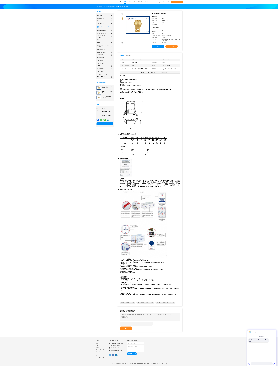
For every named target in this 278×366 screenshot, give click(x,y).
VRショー (98, 347)
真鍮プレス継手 (105, 57)
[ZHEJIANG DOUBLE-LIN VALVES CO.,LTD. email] (98, 120)
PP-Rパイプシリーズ (105, 74)
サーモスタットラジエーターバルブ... (105, 46)
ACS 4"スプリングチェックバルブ (127, 302)
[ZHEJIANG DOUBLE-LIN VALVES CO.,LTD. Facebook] (113, 355)
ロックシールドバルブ (105, 49)
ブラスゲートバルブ (105, 23)
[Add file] (249, 363)
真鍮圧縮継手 (105, 55)
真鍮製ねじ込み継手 (105, 30)
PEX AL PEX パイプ (105, 77)
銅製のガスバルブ (105, 18)
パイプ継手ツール (105, 68)
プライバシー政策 (100, 357)
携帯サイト (98, 355)
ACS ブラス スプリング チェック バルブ (145, 302)
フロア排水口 (105, 60)
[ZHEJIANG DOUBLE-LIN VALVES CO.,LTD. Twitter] (110, 355)
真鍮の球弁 (105, 15)
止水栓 (105, 42)
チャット (177, 2)
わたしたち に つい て (100, 349)
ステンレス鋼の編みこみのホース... (105, 36)
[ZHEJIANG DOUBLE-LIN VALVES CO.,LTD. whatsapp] (101, 120)
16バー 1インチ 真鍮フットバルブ (107, 97)
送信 (126, 328)
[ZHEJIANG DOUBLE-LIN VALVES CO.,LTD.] (101, 2)
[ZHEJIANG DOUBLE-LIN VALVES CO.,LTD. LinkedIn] (116, 355)
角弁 (105, 21)
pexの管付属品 (105, 63)
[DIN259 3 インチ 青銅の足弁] (99, 92)
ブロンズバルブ (105, 71)
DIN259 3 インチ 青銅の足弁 (107, 92)
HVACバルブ (105, 66)
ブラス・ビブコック (105, 33)
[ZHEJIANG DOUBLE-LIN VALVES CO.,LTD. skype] (108, 120)
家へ (97, 343)
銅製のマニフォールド (105, 40)
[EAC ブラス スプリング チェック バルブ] (99, 87)
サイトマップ (99, 353)
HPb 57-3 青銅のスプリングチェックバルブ (165, 302)
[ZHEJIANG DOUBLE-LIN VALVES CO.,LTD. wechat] (104, 120)
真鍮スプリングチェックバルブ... (105, 27)
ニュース (98, 351)
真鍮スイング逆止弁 (105, 52)
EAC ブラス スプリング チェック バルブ (107, 87)
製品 (97, 345)
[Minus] (274, 332)
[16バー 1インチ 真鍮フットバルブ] (99, 97)
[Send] (274, 363)
